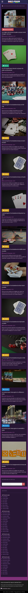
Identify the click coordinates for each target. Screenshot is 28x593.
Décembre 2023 (6, 558)
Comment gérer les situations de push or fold (13, 358)
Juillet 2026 (5, 498)
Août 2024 (5, 542)
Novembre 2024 (6, 537)
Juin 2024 (5, 545)
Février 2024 (5, 552)
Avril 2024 (5, 549)
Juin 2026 (5, 500)
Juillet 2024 (5, 544)
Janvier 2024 (5, 554)
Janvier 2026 (5, 508)
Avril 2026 (5, 503)
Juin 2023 (5, 568)
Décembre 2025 (6, 512)
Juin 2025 (5, 523)
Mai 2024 (5, 547)
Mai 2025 (5, 524)
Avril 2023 (5, 572)
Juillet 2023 (5, 567)
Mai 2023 (5, 570)
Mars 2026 (5, 505)
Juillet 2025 (5, 521)
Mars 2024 (5, 551)
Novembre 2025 (6, 514)
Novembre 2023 (6, 560)
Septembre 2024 (6, 540)
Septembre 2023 (6, 563)
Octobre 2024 (6, 539)
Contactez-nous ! (6, 588)
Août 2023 (5, 565)
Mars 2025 (5, 528)
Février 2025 (5, 529)
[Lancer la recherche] (23, 484)
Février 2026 (5, 506)
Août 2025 (5, 519)
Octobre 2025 (6, 516)
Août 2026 (5, 496)
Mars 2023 (5, 573)
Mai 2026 (5, 501)
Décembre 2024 (6, 535)
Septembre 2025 (6, 517)
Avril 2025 (5, 526)
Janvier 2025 (5, 531)
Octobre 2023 (6, 562)
